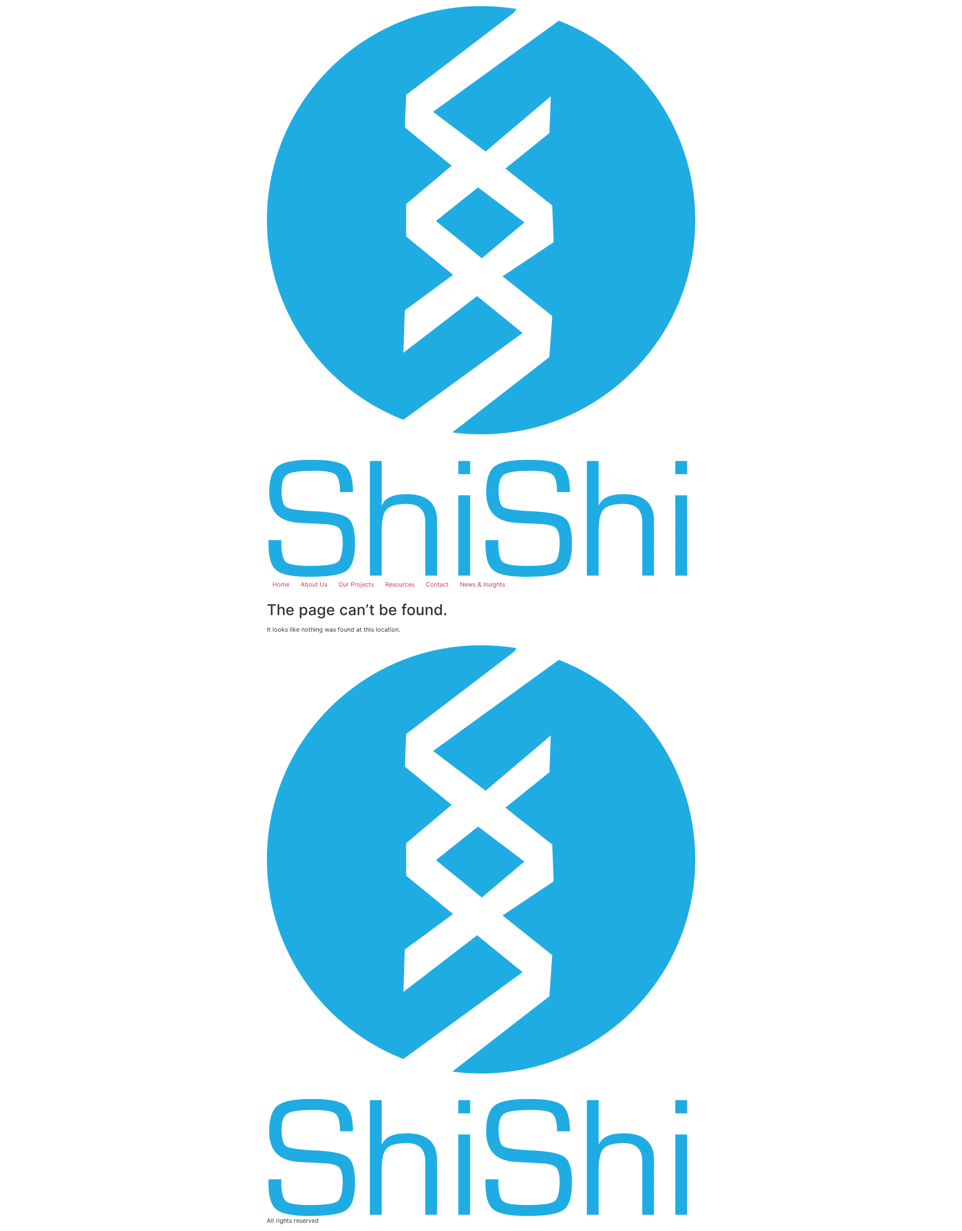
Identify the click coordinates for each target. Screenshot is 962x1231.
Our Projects (356, 584)
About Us (314, 584)
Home (280, 584)
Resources (399, 584)
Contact (437, 584)
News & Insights (482, 584)
